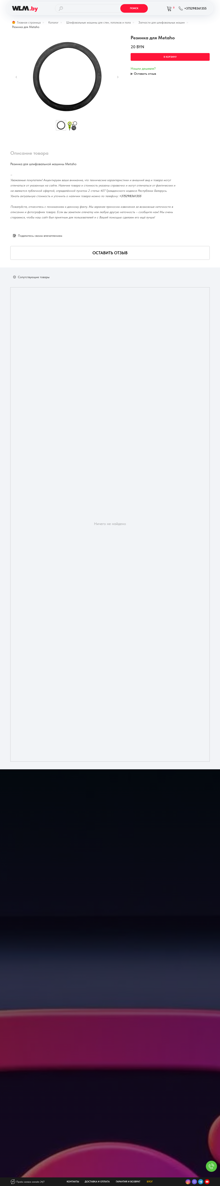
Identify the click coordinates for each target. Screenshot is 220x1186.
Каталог (53, 22)
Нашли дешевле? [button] (143, 68)
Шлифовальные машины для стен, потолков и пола (98, 22)
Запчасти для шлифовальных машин (161, 22)
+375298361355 (130, 196)
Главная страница (29, 22)
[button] (110, 253)
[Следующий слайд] (117, 77)
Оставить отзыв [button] (145, 73)
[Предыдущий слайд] (16, 77)
